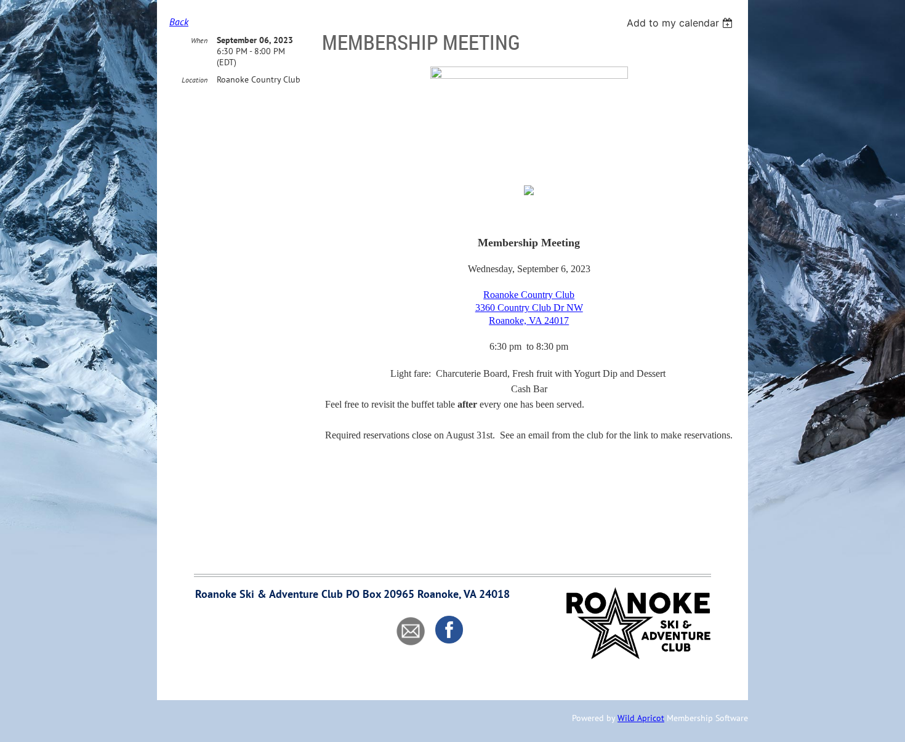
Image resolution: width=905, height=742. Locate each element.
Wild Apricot (640, 718)
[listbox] (681, 22)
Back (178, 21)
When (199, 40)
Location (194, 79)
